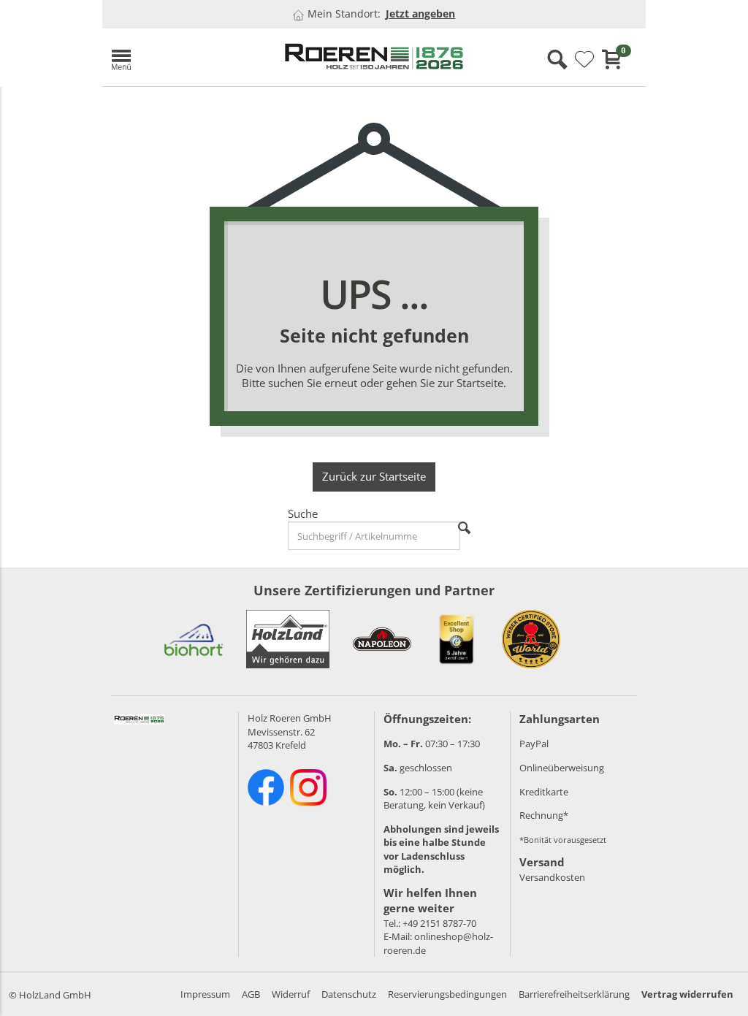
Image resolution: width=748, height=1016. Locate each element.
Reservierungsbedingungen (447, 994)
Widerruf (291, 994)
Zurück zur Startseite (374, 476)
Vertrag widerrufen (687, 994)
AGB (251, 994)
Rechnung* (543, 815)
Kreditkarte (543, 791)
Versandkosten (552, 877)
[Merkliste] (584, 60)
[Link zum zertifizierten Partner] (193, 639)
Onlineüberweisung (561, 767)
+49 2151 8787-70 (439, 923)
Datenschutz (348, 994)
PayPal (534, 743)
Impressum (205, 994)
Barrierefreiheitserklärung (574, 994)
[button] (186, 57)
